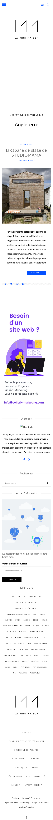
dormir (44, 620)
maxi (45, 638)
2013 (19, 596)
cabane (42, 614)
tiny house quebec (40, 667)
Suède (15, 667)
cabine (17, 620)
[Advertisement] (26, 77)
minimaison (11, 649)
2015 (25, 596)
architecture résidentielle (26, 608)
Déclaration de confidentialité (26, 776)
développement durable (12, 626)
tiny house (25, 667)
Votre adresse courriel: (14, 563)
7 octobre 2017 (27, 161)
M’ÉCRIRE (36, 759)
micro (8, 643)
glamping (45, 626)
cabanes (8, 620)
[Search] (47, 483)
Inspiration (26, 144)
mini (29, 643)
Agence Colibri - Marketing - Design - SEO (24, 802)
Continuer (37, 273)
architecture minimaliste (26, 602)
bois (34, 614)
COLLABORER (19, 759)
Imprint (15, 785)
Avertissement (33, 785)
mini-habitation (40, 643)
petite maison (25, 655)
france (36, 626)
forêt (27, 626)
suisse (7, 667)
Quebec (37, 655)
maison (18, 638)
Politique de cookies (26, 767)
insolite (9, 638)
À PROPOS (26, 732)
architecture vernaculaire (18, 614)
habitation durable (37, 632)
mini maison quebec (38, 649)
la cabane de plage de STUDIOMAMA (26, 153)
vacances (23, 673)
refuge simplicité (12, 661)
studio (44, 661)
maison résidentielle (32, 638)
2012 (13, 596)
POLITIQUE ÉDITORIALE (26, 750)
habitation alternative (16, 632)
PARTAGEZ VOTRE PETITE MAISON (26, 741)
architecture (35, 596)
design (35, 620)
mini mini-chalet (10, 655)
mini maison (23, 649)
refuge (46, 655)
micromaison (19, 643)
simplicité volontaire (30, 661)
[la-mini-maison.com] (26, 28)
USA (14, 673)
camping (26, 620)
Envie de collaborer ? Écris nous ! (26, 798)
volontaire (34, 673)
